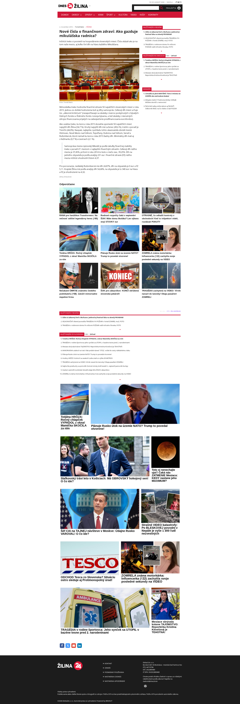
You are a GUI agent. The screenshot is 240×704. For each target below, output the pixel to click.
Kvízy (142, 14)
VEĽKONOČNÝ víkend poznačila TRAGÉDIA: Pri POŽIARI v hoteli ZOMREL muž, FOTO (162, 39)
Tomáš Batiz (79, 27)
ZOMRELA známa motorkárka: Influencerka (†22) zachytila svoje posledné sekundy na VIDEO (96, 374)
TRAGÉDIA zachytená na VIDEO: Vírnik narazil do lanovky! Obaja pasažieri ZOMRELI (92, 362)
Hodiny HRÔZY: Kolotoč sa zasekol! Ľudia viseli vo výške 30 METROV (87, 358)
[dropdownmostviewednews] (161, 51)
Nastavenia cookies (112, 676)
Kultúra (123, 14)
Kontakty (153, 14)
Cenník (107, 668)
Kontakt (108, 663)
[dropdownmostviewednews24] (161, 79)
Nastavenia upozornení (114, 681)
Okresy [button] (76, 14)
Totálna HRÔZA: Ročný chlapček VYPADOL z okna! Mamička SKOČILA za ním (162, 61)
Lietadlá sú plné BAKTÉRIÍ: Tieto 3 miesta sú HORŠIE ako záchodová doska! (162, 94)
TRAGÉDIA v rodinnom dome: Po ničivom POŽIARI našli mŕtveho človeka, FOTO (160, 45)
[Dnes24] (81, 5)
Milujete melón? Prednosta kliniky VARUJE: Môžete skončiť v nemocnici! (160, 101)
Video (133, 14)
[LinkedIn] (79, 645)
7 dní (167, 56)
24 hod (173, 56)
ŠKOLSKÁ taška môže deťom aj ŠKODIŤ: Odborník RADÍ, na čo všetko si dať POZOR (161, 107)
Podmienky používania (114, 672)
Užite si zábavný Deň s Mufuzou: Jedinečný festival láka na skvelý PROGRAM (162, 33)
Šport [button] (110, 14)
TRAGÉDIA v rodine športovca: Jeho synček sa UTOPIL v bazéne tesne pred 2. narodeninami (162, 67)
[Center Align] (161, 8)
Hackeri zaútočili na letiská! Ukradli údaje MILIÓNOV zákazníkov (86, 370)
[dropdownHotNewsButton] (161, 113)
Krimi (100, 14)
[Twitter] (68, 645)
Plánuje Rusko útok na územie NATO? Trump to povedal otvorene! (87, 354)
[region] (89, 5)
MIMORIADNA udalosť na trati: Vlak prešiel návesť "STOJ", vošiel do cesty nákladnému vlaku (96, 350)
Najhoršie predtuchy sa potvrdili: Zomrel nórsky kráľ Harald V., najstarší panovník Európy (95, 366)
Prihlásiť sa (171, 8)
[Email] (73, 645)
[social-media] (145, 686)
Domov (65, 14)
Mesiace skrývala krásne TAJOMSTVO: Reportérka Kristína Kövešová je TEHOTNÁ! (161, 74)
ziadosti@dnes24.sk (150, 681)
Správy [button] (89, 14)
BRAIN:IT (109, 701)
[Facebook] (62, 645)
